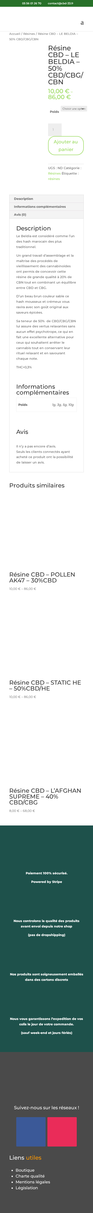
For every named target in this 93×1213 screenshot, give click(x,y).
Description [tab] (23, 199)
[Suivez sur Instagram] (62, 1132)
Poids (54, 112)
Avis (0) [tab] (20, 215)
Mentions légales (33, 1182)
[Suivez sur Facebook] (31, 1132)
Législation (27, 1187)
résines (54, 179)
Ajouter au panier (66, 145)
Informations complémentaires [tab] (40, 207)
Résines (29, 33)
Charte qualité (30, 1176)
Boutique (25, 1170)
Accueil (14, 33)
